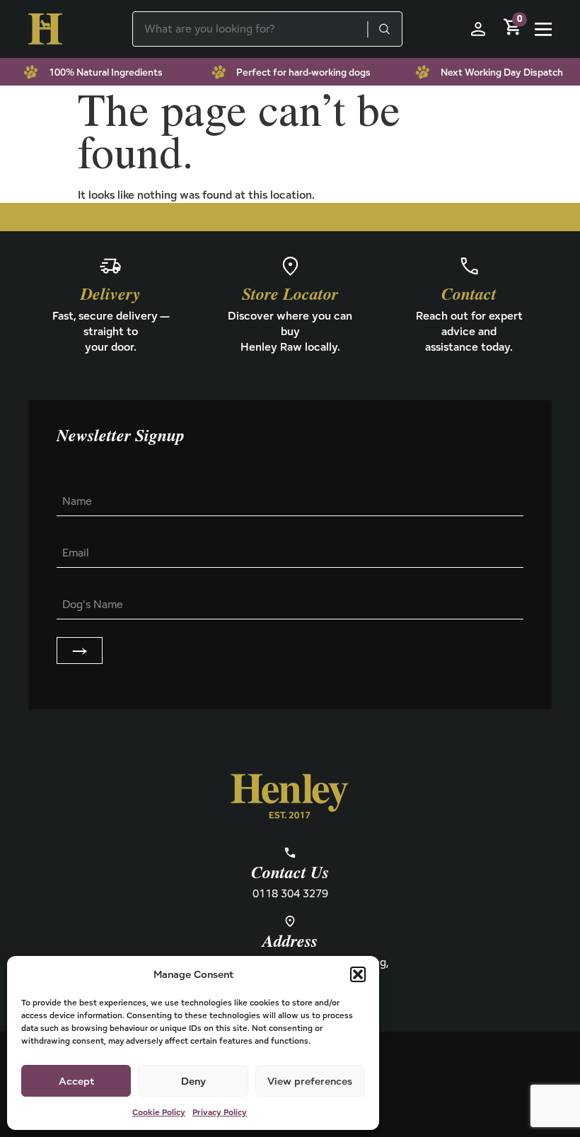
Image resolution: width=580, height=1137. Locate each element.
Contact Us (290, 873)
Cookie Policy (158, 1112)
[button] (358, 974)
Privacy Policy (219, 1112)
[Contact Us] (290, 853)
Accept (76, 1081)
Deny (193, 1081)
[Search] (384, 29)
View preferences (309, 1081)
